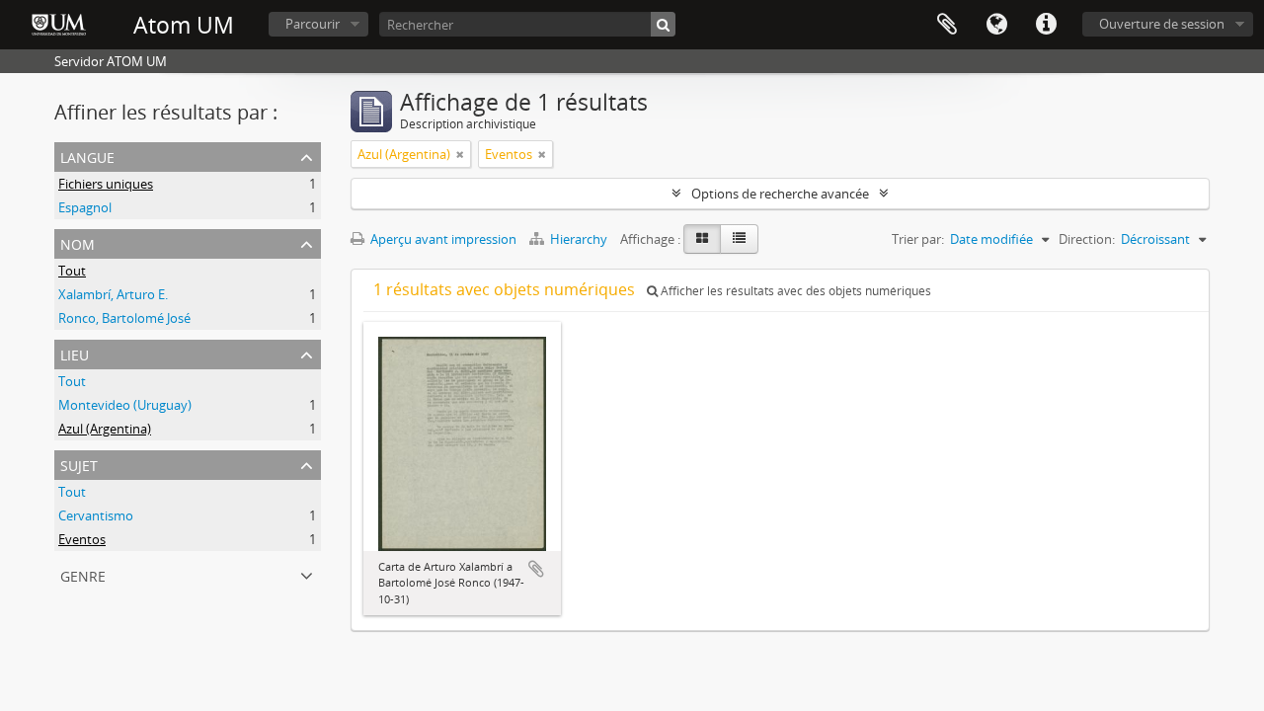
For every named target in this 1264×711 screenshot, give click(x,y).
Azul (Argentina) (104, 428)
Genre (83, 574)
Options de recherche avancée (780, 193)
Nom (77, 242)
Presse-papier (947, 24)
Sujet (79, 463)
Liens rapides (1045, 24)
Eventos (82, 539)
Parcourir (312, 24)
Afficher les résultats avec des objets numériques (794, 290)
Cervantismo (95, 515)
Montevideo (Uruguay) (125, 405)
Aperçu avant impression (441, 239)
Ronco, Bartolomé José (124, 318)
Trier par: (918, 239)
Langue (996, 24)
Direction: (1087, 239)
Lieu (74, 353)
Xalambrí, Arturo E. (113, 294)
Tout (72, 270)
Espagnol (85, 207)
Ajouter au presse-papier (536, 569)
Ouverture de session (1161, 24)
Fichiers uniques (105, 184)
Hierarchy (578, 239)
